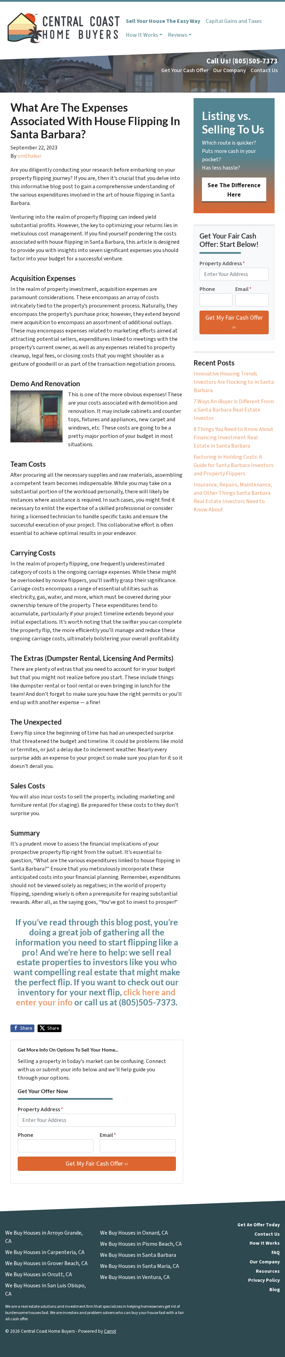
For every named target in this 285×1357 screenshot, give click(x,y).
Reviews (177, 35)
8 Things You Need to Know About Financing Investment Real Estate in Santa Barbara (234, 437)
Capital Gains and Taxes (234, 21)
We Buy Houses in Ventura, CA (135, 1277)
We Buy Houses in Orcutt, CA (38, 1274)
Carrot (110, 1331)
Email (108, 1135)
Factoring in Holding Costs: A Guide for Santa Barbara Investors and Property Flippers (234, 465)
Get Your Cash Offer (185, 70)
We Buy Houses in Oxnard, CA (134, 1233)
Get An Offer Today (258, 1224)
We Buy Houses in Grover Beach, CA (46, 1263)
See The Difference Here (234, 190)
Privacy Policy (264, 1280)
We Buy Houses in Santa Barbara (138, 1255)
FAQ (275, 1252)
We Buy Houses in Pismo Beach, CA (141, 1244)
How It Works (142, 35)
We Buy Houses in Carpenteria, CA (44, 1252)
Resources (268, 1271)
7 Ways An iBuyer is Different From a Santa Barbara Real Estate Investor (234, 410)
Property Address (40, 1109)
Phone (25, 1135)
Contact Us (264, 70)
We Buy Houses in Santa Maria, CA (139, 1266)
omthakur (29, 156)
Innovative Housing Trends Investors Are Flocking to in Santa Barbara (234, 382)
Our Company (229, 70)
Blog (274, 1289)
